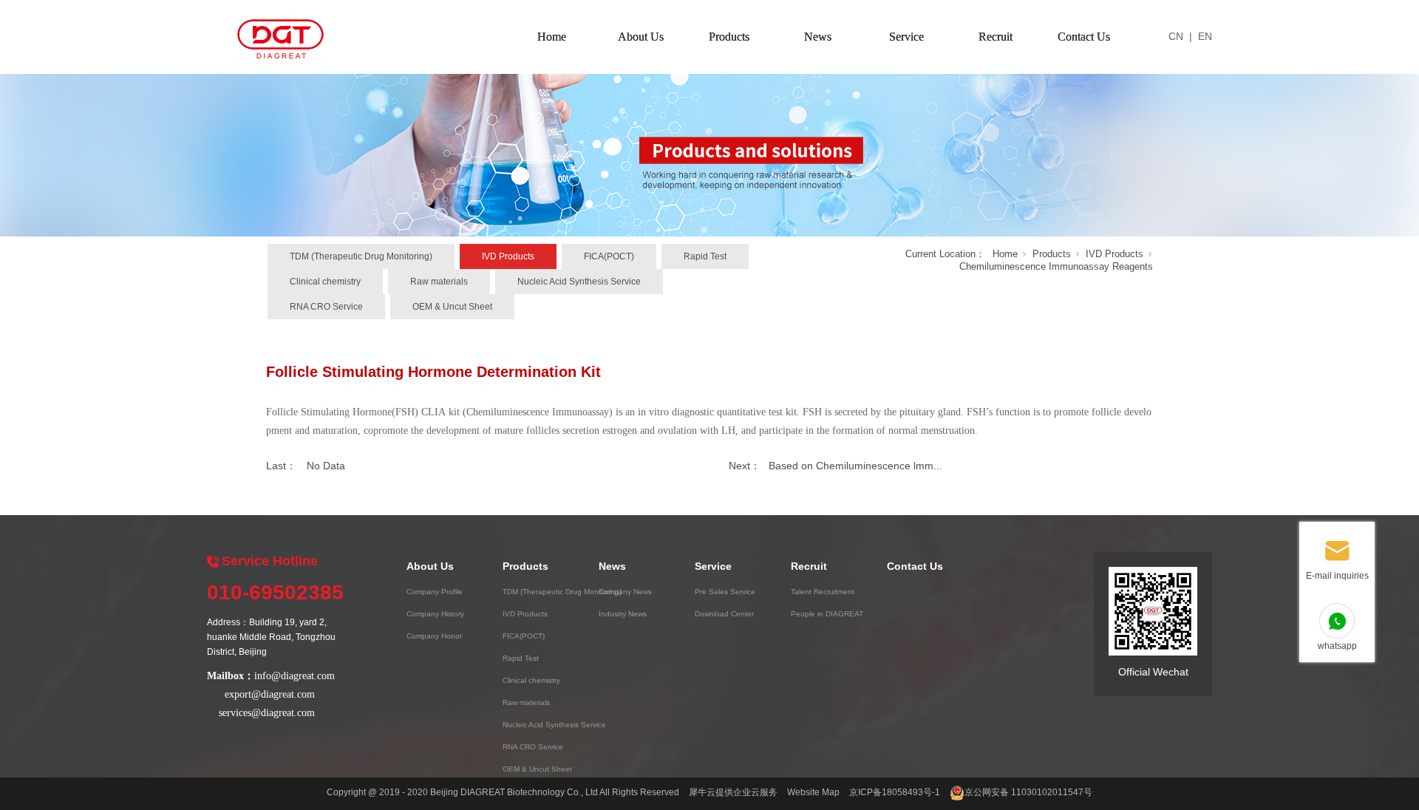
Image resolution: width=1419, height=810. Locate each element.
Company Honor (434, 636)
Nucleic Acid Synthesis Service (579, 281)
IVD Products (508, 256)
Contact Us (1084, 36)
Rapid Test (705, 256)
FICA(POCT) (609, 256)
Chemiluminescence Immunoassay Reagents (1056, 266)
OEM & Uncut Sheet (452, 307)
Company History (435, 614)
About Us (641, 36)
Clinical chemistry (325, 281)
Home (551, 36)
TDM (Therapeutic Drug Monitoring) (361, 256)
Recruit (996, 36)
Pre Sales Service (725, 592)
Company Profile (434, 592)
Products (729, 36)
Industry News (623, 614)
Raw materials (439, 281)
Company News (625, 592)
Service (906, 36)
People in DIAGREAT (827, 614)
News (817, 36)
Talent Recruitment (822, 592)
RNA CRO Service (326, 307)
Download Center (724, 614)
